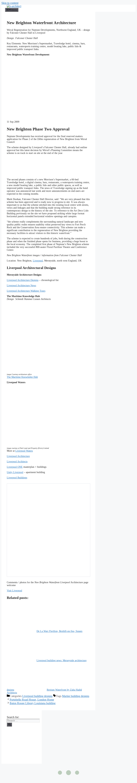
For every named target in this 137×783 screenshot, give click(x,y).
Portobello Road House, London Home (32, 699)
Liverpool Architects (17, 461)
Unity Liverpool (15, 472)
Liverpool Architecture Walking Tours (26, 291)
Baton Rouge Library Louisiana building (32, 703)
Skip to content (9, 2)
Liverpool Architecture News (21, 285)
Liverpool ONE (15, 467)
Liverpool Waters (24, 450)
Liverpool (38, 260)
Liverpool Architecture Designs (22, 280)
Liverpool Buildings (17, 477)
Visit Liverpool (14, 590)
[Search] (9, 725)
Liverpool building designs (37, 696)
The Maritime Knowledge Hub (22, 377)
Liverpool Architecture (18, 456)
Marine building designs (75, 696)
